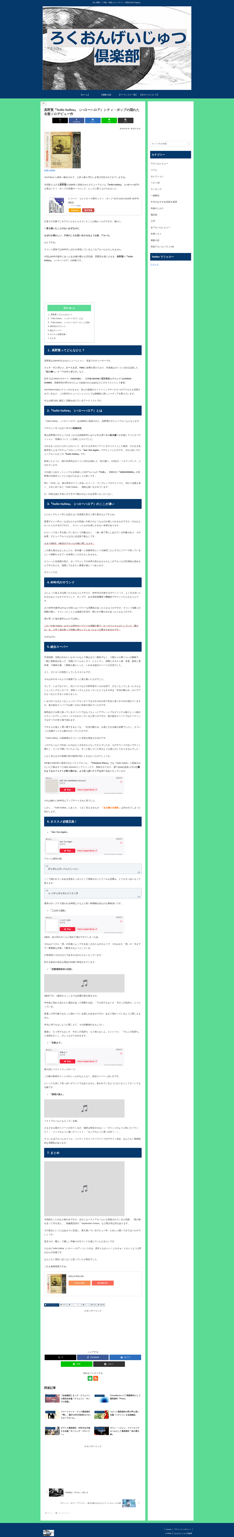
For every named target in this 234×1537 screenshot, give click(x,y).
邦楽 (94, 1305)
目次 (65, 308)
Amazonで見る (80, 1283)
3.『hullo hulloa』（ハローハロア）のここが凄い (69, 322)
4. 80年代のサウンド (57, 326)
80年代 (64, 1305)
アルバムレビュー (52, 1305)
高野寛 (102, 1305)
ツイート (154, 264)
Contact (169, 1529)
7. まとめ (52, 338)
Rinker (79, 205)
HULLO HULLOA (76, 1276)
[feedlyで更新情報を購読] (90, 1378)
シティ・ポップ (76, 1305)
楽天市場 (88, 210)
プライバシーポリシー (182, 1529)
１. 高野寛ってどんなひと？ (60, 314)
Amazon (75, 210)
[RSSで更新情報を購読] (95, 1378)
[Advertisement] (93, 283)
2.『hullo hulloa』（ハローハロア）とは (65, 318)
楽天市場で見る (103, 1283)
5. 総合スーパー (55, 330)
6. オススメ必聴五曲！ (57, 334)
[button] (125, 120)
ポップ (87, 1305)
